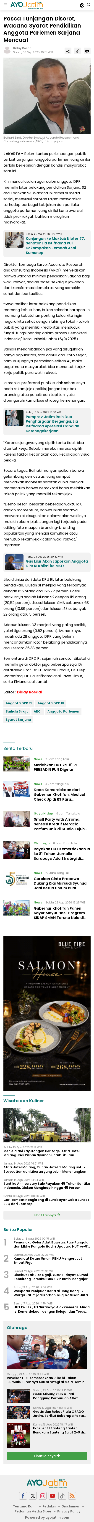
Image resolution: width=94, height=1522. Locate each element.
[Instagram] (43, 1496)
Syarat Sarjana (18, 719)
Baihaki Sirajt (17, 711)
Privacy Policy (68, 1511)
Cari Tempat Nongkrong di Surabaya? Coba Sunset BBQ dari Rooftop (46, 1202)
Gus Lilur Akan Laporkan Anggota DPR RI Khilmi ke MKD (57, 564)
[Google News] (62, 1496)
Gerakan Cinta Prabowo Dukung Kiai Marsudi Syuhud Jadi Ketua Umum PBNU (60, 883)
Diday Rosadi (22, 48)
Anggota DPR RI (19, 703)
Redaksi (49, 1506)
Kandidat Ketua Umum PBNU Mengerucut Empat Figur (48, 1260)
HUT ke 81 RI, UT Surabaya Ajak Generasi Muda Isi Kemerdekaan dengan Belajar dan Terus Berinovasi (52, 1309)
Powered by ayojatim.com (47, 1517)
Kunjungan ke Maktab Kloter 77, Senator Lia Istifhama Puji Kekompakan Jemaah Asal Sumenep (55, 245)
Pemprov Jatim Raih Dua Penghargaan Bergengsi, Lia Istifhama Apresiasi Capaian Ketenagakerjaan (52, 424)
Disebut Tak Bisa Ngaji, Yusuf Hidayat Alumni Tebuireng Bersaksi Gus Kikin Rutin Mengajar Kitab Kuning (51, 1277)
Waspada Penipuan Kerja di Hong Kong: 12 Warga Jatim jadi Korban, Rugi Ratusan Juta (51, 1293)
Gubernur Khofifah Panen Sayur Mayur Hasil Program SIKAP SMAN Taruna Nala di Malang (59, 915)
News (38, 759)
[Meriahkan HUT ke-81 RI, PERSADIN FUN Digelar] (16, 765)
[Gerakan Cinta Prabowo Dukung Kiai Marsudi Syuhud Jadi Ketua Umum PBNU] (16, 881)
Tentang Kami (25, 1506)
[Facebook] (23, 1496)
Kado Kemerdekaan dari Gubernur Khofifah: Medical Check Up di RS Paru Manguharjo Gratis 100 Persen (62, 797)
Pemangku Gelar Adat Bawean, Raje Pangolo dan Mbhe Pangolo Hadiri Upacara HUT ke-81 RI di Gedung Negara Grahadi (51, 1244)
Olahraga (42, 843)
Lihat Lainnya (45, 1215)
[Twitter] (33, 1496)
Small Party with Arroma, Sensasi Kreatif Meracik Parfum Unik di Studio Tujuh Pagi (59, 826)
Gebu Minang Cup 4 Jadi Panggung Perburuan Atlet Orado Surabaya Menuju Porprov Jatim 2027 (55, 1396)
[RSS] (72, 1496)
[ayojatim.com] (26, 5)
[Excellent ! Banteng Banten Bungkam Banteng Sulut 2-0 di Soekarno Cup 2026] (18, 1435)
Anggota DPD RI (51, 703)
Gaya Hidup (43, 813)
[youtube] (52, 1496)
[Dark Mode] (82, 5)
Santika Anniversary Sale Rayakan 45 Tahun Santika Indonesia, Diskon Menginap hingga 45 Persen (46, 1186)
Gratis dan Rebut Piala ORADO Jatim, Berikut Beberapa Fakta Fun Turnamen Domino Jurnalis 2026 (59, 1414)
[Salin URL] (77, 51)
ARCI (38, 711)
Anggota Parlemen (63, 711)
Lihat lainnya (45, 1456)
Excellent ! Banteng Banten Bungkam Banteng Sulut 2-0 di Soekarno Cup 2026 (58, 1430)
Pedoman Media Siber (33, 1511)
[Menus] (5, 5)
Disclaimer (71, 1506)
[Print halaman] (87, 51)
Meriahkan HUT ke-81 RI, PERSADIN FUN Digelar (56, 767)
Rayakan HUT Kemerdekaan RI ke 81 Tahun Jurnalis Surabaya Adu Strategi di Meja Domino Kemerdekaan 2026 (62, 858)
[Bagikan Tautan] (68, 51)
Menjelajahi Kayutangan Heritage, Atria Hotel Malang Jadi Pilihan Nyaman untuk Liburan (41, 1153)
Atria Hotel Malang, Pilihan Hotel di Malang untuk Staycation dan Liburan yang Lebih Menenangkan (44, 1169)
